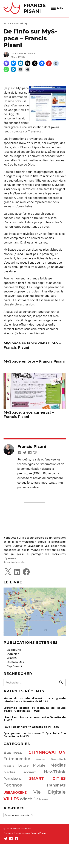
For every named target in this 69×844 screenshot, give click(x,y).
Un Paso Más (15, 662)
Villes (11, 798)
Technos (13, 785)
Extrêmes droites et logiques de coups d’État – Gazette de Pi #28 (35, 709)
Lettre (23, 765)
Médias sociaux (20, 772)
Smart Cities (47, 778)
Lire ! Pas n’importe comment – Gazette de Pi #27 (35, 719)
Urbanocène (15, 792)
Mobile (39, 765)
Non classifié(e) (15, 23)
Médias (58, 765)
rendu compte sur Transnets (22, 131)
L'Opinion (13, 654)
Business (13, 752)
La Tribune (14, 649)
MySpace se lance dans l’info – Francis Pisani (32, 345)
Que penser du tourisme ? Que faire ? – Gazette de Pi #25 (35, 735)
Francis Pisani (25, 53)
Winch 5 (28, 799)
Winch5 (12, 658)
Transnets (56, 785)
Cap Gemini (14, 666)
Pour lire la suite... (15, 562)
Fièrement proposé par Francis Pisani (25, 833)
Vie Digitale (49, 792)
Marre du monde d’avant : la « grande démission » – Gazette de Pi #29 (35, 700)
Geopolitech (58, 759)
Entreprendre (17, 758)
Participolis (12, 778)
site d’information (15, 97)
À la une (42, 799)
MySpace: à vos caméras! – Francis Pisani (29, 414)
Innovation (9, 766)
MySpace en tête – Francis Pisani (34, 361)
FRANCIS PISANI (35, 8)
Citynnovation (47, 752)
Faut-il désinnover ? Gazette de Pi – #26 (31, 726)
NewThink (55, 771)
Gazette (40, 759)
